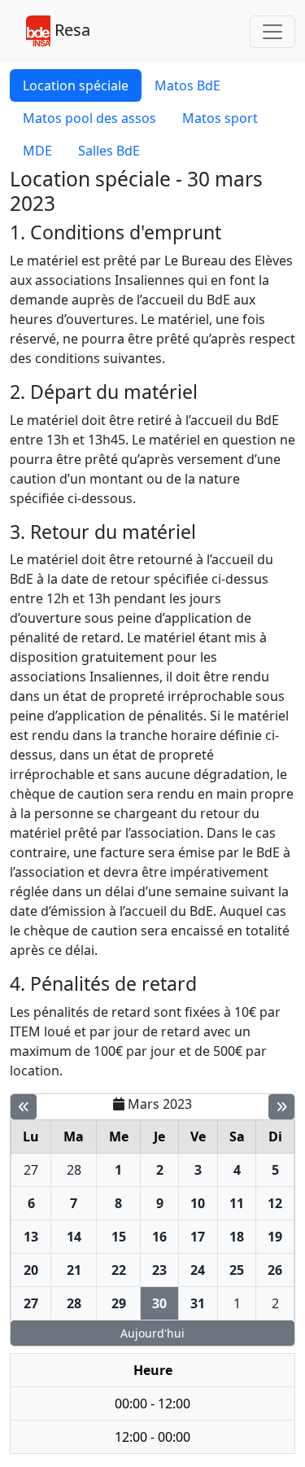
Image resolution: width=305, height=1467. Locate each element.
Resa (70, 30)
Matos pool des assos (89, 118)
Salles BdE (109, 151)
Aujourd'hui (152, 1333)
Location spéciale (76, 85)
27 (31, 1170)
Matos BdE (187, 85)
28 (74, 1170)
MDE (37, 151)
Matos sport (220, 118)
